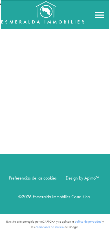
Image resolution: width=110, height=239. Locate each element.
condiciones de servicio (50, 227)
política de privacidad (88, 221)
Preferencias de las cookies (33, 178)
